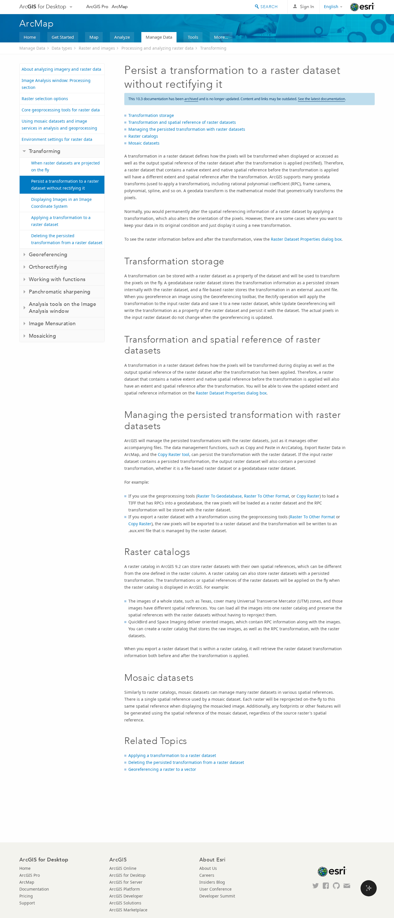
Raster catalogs (143, 136)
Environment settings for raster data (57, 139)
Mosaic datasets (144, 143)
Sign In (307, 6)
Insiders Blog (212, 882)
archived (191, 98)
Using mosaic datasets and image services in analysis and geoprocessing (59, 124)
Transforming (213, 48)
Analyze (122, 37)
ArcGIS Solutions (125, 903)
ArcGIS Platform (124, 889)
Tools (193, 37)
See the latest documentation (321, 98)
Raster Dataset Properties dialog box (306, 239)
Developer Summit (217, 896)
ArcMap (120, 6)
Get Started (63, 37)
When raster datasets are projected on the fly (65, 166)
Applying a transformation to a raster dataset (61, 221)
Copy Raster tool (173, 454)
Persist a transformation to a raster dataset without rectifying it (65, 184)
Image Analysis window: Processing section (56, 84)
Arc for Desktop (42, 6)
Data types (62, 48)
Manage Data (159, 37)
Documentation (34, 889)
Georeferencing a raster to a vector (162, 769)
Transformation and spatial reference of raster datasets (182, 122)
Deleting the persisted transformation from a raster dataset (66, 239)
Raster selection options (45, 98)
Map (93, 37)
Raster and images (97, 48)
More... (221, 37)
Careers (206, 875)
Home (30, 37)
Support (27, 903)
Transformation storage (151, 115)
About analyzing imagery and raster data (61, 69)
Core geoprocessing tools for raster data (61, 110)
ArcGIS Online (122, 868)
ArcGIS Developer (126, 896)
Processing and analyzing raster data (157, 48)
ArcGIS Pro (97, 6)
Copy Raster (308, 496)
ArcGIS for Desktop (127, 875)
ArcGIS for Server (125, 882)
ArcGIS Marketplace (128, 910)
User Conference (215, 889)
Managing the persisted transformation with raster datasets (186, 129)
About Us (208, 868)
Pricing (26, 896)
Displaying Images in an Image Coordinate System (61, 203)
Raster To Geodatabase (219, 496)
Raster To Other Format (266, 496)
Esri (362, 7)
